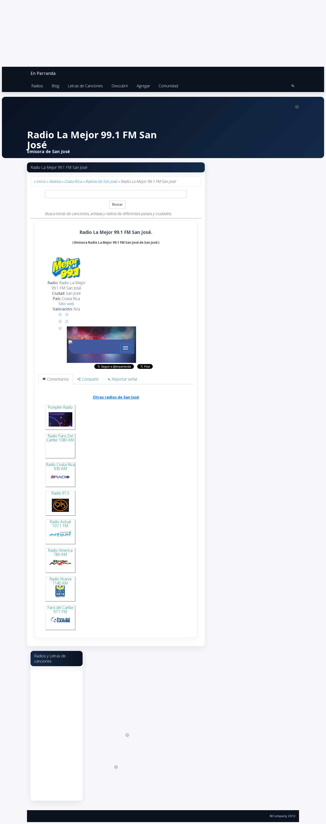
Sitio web (66, 303)
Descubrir (119, 85)
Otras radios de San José (116, 397)
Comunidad (168, 85)
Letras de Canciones (85, 85)
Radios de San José (101, 181)
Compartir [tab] (90, 379)
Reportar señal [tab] (124, 379)
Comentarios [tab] (57, 379)
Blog (55, 85)
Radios (37, 85)
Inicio (41, 181)
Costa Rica (73, 181)
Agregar (143, 85)
